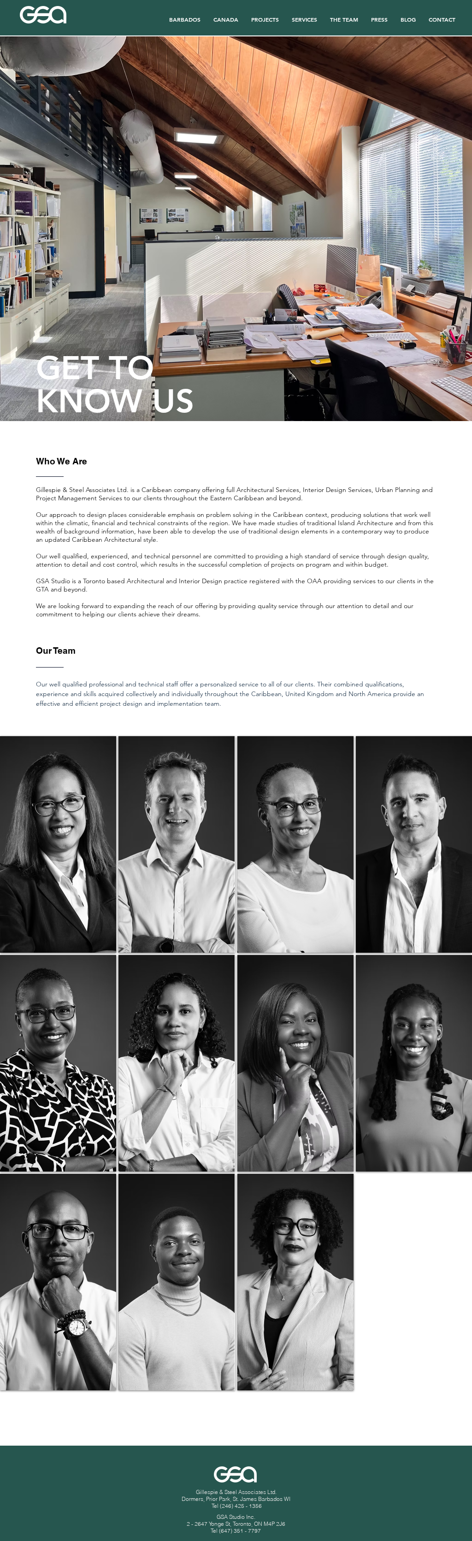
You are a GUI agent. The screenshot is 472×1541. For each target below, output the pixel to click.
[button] (344, 15)
